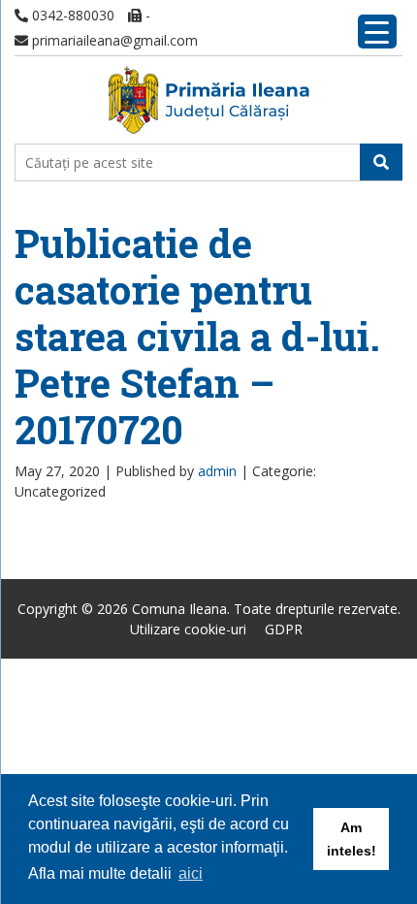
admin (217, 471)
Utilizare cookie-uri (188, 629)
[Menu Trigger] (377, 31)
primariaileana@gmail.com (113, 40)
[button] (381, 162)
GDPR (284, 629)
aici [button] (190, 873)
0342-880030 (71, 15)
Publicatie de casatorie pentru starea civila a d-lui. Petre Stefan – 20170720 (197, 336)
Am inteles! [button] (351, 839)
